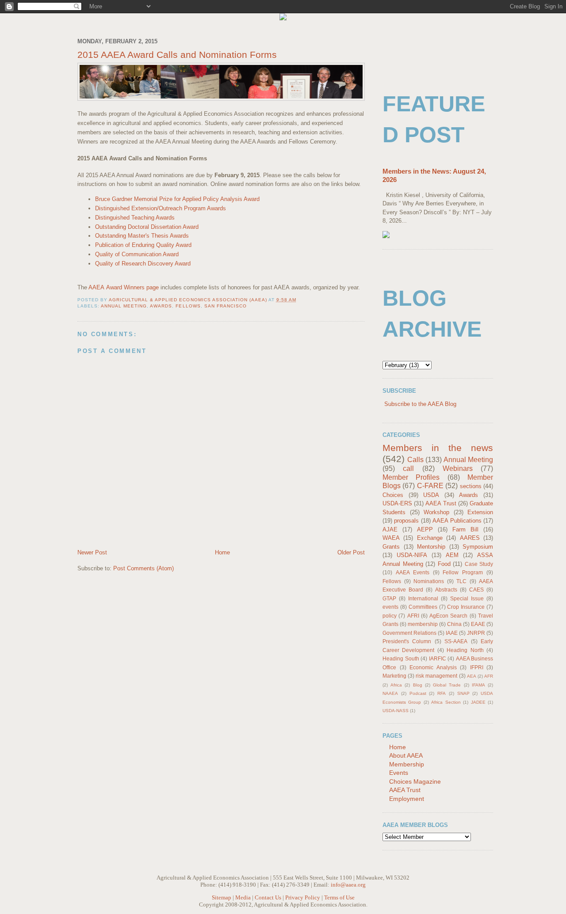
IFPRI (476, 667)
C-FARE (430, 485)
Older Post (351, 552)
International (423, 598)
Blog (417, 685)
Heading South (400, 658)
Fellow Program (463, 572)
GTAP (389, 598)
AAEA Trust (440, 503)
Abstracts (446, 589)
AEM (452, 555)
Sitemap (221, 897)
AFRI (413, 615)
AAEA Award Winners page (123, 287)
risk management (436, 676)
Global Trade (447, 685)
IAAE (452, 633)
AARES (470, 538)
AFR (488, 676)
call (408, 468)
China (454, 624)
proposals (406, 520)
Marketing (394, 676)
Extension (480, 512)
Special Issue (467, 598)
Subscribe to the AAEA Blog (420, 404)
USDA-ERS (397, 503)
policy (389, 615)
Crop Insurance (466, 607)
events (390, 607)
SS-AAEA (455, 641)
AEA (471, 676)
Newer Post (92, 552)
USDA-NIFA (412, 555)
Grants (391, 546)
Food (444, 564)
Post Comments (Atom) (143, 568)
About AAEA (406, 755)
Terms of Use (339, 897)
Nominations (428, 581)
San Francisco (225, 305)
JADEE (478, 702)
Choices (392, 495)
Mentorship (431, 546)
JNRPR (476, 633)
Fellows (188, 305)
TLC (461, 581)
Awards (161, 305)
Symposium (478, 546)
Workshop (436, 512)
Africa (396, 685)
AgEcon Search (448, 615)
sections (471, 486)
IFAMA (478, 685)
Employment (406, 798)
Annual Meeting (124, 305)
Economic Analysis (433, 667)
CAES (476, 589)
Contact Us (268, 897)
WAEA (391, 538)
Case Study (479, 564)
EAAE (478, 624)
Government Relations (409, 633)
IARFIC (437, 658)
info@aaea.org (348, 884)
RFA (441, 693)
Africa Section (445, 702)
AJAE (390, 529)
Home (222, 552)
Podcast (417, 693)
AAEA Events (412, 572)
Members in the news (437, 448)
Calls (415, 459)
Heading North (465, 650)
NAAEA (390, 693)
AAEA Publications (456, 520)
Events (398, 772)
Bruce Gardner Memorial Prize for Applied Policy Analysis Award (177, 199)
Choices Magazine (415, 781)
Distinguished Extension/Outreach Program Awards (160, 208)
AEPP (425, 529)
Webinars (458, 468)
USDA (431, 495)
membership (423, 624)
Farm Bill (465, 529)
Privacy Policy (302, 897)
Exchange (430, 538)
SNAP (463, 693)
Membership (406, 764)
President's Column (406, 641)
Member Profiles (411, 477)
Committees (423, 607)
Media (243, 897)
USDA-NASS (395, 710)
